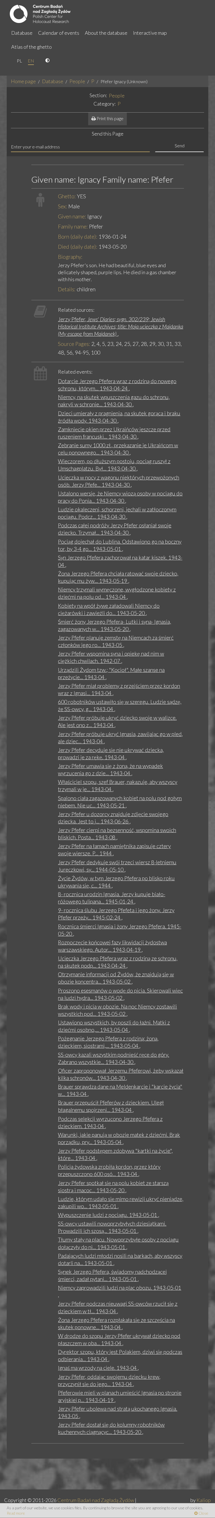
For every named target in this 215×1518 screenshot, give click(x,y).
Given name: (72, 216)
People (77, 81)
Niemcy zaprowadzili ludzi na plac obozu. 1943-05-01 (119, 1287)
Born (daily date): (77, 236)
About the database (106, 33)
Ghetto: (67, 196)
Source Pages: (74, 344)
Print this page (109, 118)
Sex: (62, 206)
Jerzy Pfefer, (120, 326)
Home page (23, 81)
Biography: (70, 256)
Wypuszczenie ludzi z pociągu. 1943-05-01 (108, 1215)
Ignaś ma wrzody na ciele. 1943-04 (98, 1368)
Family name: (73, 226)
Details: (67, 289)
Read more (16, 1513)
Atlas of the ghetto (31, 47)
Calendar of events (58, 33)
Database (21, 33)
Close (203, 1513)
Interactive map (150, 33)
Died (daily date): (77, 246)
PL (19, 60)
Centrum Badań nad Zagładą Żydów (95, 1500)
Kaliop (204, 1500)
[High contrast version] (48, 61)
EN (31, 60)
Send (179, 145)
